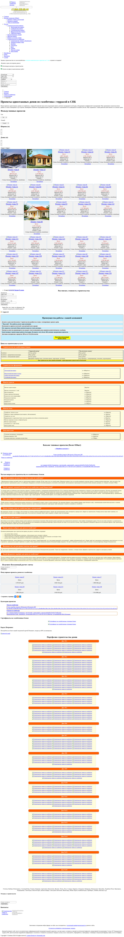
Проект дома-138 (35, 256)
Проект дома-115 (11, 239)
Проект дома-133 (11, 256)
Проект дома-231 (58, 577)
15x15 (121, 456)
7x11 (39, 456)
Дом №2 (64, 657)
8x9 (49, 456)
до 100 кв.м (69, 454)
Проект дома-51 (12, 187)
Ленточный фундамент (10, 370)
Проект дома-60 (35, 187)
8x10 (51, 456)
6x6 (16, 456)
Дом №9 (64, 769)
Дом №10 (64, 783)
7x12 (41, 456)
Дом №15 (64, 852)
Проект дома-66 (82, 187)
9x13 (71, 456)
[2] (1, 130)
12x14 (111, 456)
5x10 (92, 465)
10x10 (74, 456)
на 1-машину (44, 465)
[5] (1, 145)
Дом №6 (64, 723)
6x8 (20, 456)
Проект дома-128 (81, 239)
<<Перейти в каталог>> (62, 448)
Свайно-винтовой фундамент (11, 375)
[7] (1, 131)
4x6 (49, 465)
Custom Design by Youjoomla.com (35, 935)
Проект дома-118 (35, 239)
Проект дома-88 (37, 222)
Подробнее (14, 181)
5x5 (84, 465)
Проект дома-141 (105, 256)
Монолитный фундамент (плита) (12, 373)
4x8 (82, 465)
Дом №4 (64, 694)
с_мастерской (62, 465)
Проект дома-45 (111, 152)
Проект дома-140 (81, 256)
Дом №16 (64, 870)
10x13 (84, 456)
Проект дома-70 (12, 204)
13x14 (118, 456)
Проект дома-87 (19, 577)
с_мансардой (77, 465)
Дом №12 (64, 810)
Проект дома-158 (97, 587)
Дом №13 (64, 822)
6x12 (27, 456)
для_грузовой (83, 466)
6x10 (24, 456)
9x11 (66, 456)
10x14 (88, 456)
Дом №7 (64, 735)
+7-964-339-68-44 (20, 9)
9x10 (63, 456)
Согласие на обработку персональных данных (62, 928)
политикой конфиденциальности (76, 925)
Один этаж (56, 454)
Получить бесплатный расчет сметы (62, 337)
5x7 (88, 465)
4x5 (73, 465)
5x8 (90, 465)
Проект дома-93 (61, 204)
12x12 (104, 456)
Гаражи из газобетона (7, 468)
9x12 (69, 456)
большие (97, 466)
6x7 (18, 456)
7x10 (34, 456)
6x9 (22, 456)
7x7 (30, 456)
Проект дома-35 (64, 152)
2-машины (55, 465)
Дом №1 (64, 641)
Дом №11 (64, 796)
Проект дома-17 (96, 577)
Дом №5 (64, 707)
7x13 (44, 456)
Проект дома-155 (81, 273)
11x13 (101, 456)
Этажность (4, 293)
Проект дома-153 (58, 273)
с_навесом (69, 465)
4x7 (51, 465)
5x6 (86, 465)
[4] (1, 134)
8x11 (53, 456)
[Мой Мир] (20, 597)
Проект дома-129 (105, 239)
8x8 (47, 456)
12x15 (114, 456)
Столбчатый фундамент (10, 377)
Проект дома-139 (58, 256)
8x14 (59, 456)
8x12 (56, 456)
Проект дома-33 (39, 169)
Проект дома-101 (84, 204)
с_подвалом (57, 466)
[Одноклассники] (18, 597)
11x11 (94, 456)
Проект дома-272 (58, 587)
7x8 (32, 456)
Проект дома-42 (87, 152)
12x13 (108, 456)
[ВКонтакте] (15, 597)
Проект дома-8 (13, 169)
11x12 (98, 456)
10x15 (91, 456)
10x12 (81, 456)
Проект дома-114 (107, 204)
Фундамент (4, 77)
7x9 (37, 456)
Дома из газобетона (6, 457)
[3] (1, 132)
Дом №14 (64, 836)
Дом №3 (64, 676)
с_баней (49, 466)
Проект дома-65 (58, 187)
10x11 (78, 456)
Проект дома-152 (35, 273)
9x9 (61, 456)
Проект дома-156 (105, 273)
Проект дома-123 (58, 239)
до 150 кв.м (75, 454)
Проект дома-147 (11, 273)
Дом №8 (64, 753)
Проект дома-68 (105, 187)
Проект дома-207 (20, 587)
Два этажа (63, 454)
